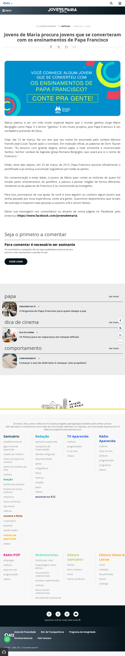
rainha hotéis (10, 530)
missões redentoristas (47, 580)
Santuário (11, 436)
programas (105, 465)
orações (39, 482)
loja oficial (8, 506)
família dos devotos (14, 484)
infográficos (41, 468)
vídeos (6, 543)
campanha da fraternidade (42, 448)
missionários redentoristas (42, 574)
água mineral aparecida (10, 448)
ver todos (114, 296)
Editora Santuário (75, 557)
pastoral (7, 525)
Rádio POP (11, 555)
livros (70, 574)
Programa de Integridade (82, 632)
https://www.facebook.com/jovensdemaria (47, 215)
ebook (102, 578)
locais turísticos (11, 501)
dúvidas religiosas (45, 454)
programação (74, 446)
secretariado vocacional (48, 597)
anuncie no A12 (45, 497)
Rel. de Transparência (52, 632)
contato (7, 474)
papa (38, 487)
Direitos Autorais (23, 638)
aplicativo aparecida (46, 441)
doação (8, 479)
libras (38, 473)
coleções (103, 569)
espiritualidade (43, 458)
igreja (38, 463)
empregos (8, 560)
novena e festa (12, 516)
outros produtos (76, 578)
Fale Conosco (44, 638)
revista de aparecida (9, 537)
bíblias (71, 564)
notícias (7, 510)
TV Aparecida (78, 436)
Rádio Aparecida (107, 438)
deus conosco (74, 569)
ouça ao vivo (105, 450)
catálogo (103, 583)
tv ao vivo (72, 451)
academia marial (12, 441)
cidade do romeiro (13, 454)
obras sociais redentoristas (42, 591)
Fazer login (16, 261)
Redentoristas (46, 555)
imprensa (8, 496)
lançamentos (106, 574)
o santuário (9, 520)
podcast (103, 455)
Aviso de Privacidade (25, 632)
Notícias (66, 26)
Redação (42, 436)
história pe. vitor (44, 560)
